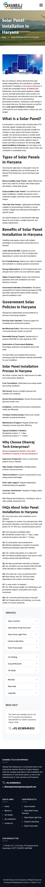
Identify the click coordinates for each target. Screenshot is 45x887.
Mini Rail (11, 680)
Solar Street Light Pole (17, 634)
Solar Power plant (15, 648)
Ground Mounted (14, 664)
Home (7, 806)
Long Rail (11, 693)
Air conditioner (10, 819)
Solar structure (14, 621)
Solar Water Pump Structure (19, 628)
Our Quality (9, 815)
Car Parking (12, 657)
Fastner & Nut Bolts (16, 641)
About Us (8, 811)
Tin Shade (12, 670)
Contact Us (9, 823)
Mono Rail (12, 686)
